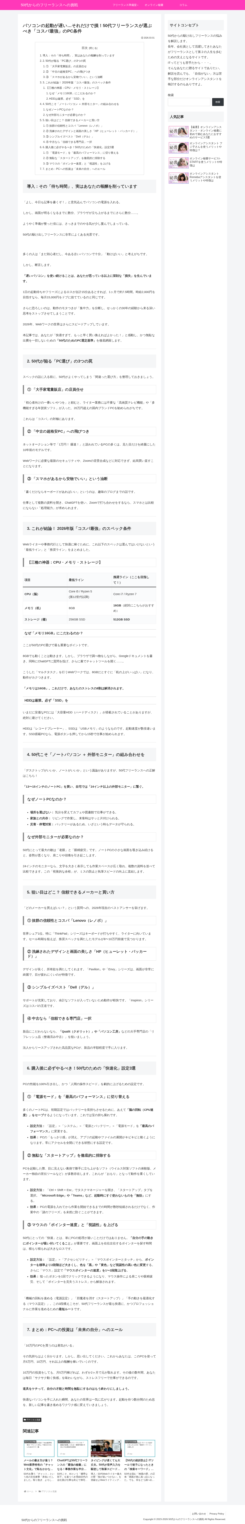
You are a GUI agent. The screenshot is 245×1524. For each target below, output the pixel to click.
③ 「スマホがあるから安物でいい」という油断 (74, 76)
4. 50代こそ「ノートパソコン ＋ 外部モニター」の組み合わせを (81, 103)
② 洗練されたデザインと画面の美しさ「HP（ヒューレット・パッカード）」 (92, 130)
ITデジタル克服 (33, 1420)
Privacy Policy (217, 1513)
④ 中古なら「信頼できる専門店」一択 (69, 141)
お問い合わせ (199, 1513)
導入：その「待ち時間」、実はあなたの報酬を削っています (79, 55)
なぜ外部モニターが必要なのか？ (66, 114)
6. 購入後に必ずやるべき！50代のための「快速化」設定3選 (78, 147)
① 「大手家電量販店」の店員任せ (66, 66)
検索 (171, 95)
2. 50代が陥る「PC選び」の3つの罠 (64, 60)
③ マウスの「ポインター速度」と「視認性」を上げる (78, 163)
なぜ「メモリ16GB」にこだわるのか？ (72, 93)
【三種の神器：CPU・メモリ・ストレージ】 (73, 87)
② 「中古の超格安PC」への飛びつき (68, 71)
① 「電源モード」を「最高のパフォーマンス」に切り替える (82, 152)
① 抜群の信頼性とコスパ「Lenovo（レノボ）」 (75, 125)
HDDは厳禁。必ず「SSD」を (67, 98)
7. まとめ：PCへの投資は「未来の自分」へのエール (74, 168)
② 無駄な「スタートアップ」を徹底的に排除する (75, 157)
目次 (85, 48)
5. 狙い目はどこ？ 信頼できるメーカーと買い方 (71, 120)
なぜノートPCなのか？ (60, 109)
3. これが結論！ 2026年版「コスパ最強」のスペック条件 (77, 82)
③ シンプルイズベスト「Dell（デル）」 (70, 136)
